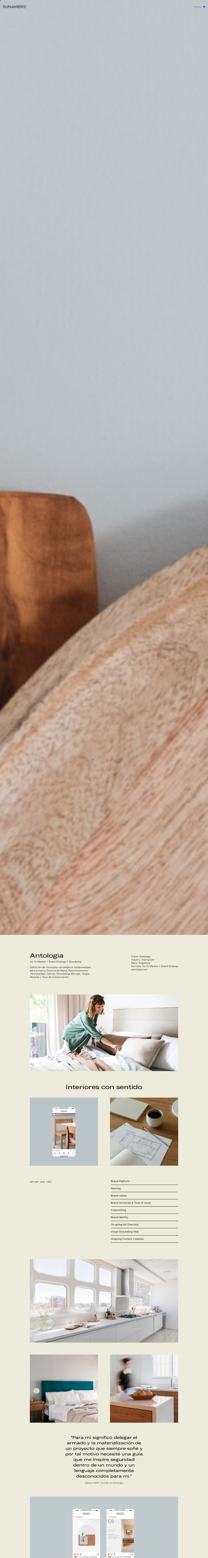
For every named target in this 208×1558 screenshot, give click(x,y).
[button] (198, 7)
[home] (15, 6)
